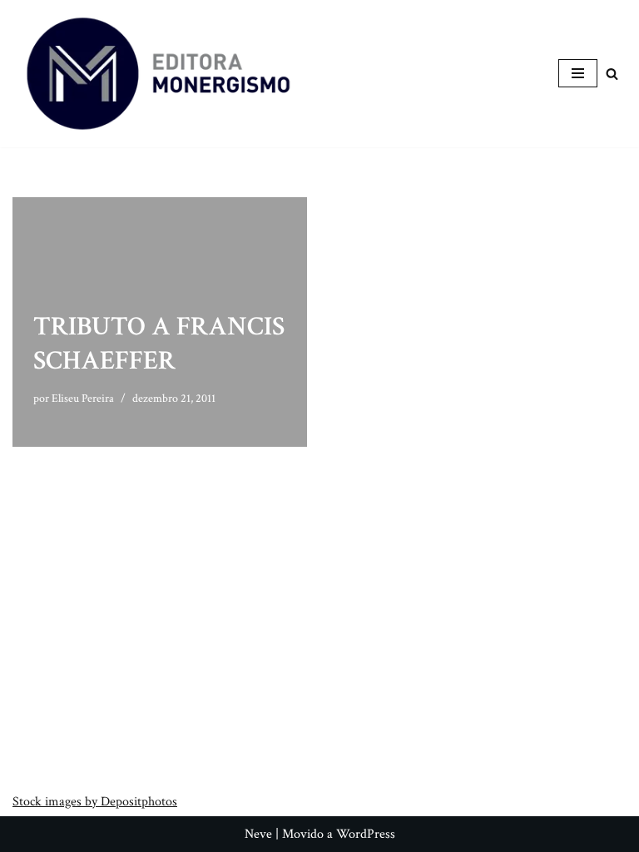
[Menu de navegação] (577, 73)
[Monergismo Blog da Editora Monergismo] (158, 74)
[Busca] (612, 73)
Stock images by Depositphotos (94, 801)
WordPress (365, 834)
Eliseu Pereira (83, 398)
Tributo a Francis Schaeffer (159, 344)
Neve (258, 834)
